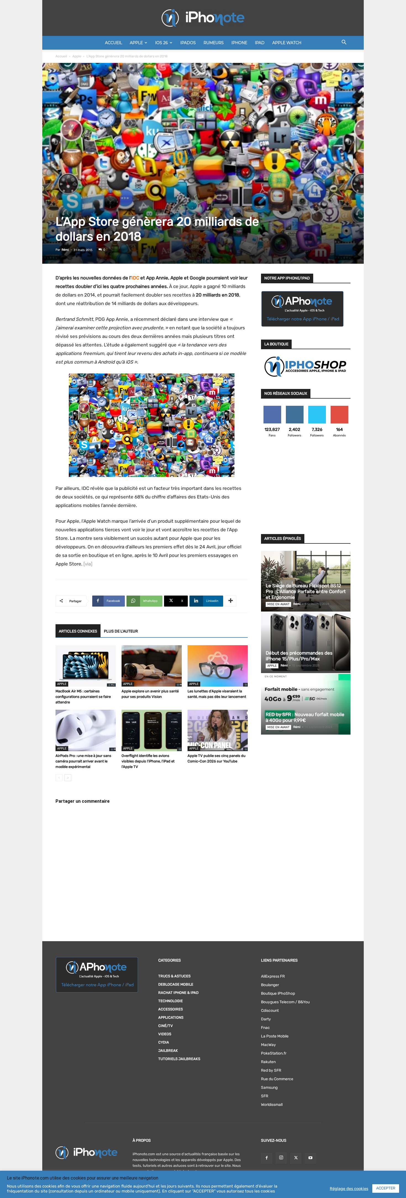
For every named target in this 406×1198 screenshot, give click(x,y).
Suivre (294, 408)
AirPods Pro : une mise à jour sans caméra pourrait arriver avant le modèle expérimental (83, 761)
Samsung (269, 1087)
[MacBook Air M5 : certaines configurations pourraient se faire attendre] (86, 666)
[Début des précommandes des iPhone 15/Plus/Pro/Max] (305, 642)
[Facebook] (266, 1158)
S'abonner (339, 408)
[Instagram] (281, 1158)
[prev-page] (59, 777)
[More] (230, 601)
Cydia (163, 1042)
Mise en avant (278, 604)
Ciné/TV (165, 1026)
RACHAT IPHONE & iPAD (178, 993)
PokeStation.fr (273, 1053)
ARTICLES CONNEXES (78, 631)
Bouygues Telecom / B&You (285, 1002)
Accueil (113, 42)
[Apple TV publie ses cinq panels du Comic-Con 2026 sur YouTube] (218, 730)
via (88, 564)
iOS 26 (161, 42)
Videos (164, 1034)
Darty (266, 1019)
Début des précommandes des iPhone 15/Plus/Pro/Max (299, 655)
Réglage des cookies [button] (349, 1188)
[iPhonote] (203, 18)
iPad (260, 42)
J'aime (272, 408)
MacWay (268, 1044)
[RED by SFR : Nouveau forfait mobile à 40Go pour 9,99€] (305, 704)
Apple (136, 42)
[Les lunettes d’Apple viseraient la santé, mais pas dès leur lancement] (218, 666)
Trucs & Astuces (174, 976)
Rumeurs (214, 42)
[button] (343, 43)
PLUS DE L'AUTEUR (121, 631)
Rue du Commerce (277, 1079)
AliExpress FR (273, 976)
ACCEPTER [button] (385, 1188)
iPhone (239, 42)
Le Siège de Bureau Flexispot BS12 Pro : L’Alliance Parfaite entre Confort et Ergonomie (306, 591)
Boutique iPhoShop (278, 993)
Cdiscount (270, 1010)
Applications (170, 1017)
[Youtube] (310, 1158)
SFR (264, 1096)
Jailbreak (168, 1050)
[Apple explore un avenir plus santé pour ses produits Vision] (152, 666)
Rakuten (268, 1062)
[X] (295, 1158)
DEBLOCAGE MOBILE (175, 984)
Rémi (65, 250)
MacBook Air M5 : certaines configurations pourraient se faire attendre (83, 696)
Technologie (170, 1001)
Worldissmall (272, 1104)
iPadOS (188, 42)
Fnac (265, 1027)
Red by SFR (271, 1070)
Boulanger (270, 985)
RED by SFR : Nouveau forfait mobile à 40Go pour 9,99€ (305, 717)
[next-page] (67, 777)
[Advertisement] (305, 489)
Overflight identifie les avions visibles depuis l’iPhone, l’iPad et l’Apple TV (148, 761)
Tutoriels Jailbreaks (179, 1059)
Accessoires (170, 1009)
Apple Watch (286, 42)
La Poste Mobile (275, 1036)
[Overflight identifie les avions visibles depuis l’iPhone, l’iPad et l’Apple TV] (152, 730)
